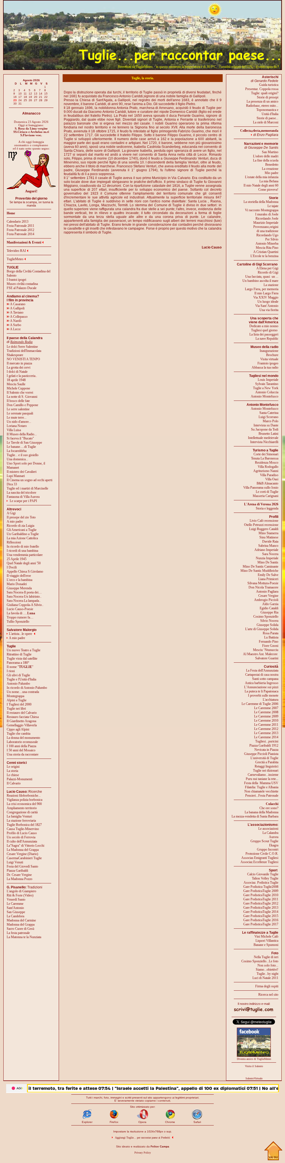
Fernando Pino (268, 641)
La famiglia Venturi (19, 816)
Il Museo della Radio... (22, 434)
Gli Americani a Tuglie (21, 530)
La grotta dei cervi (18, 367)
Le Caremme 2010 (266, 720)
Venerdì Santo (16, 899)
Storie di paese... (267, 118)
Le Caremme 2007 (266, 708)
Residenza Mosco (266, 462)
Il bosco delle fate (18, 401)
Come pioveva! (268, 190)
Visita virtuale (269, 359)
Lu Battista (271, 637)
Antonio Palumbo (18, 683)
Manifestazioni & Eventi (24, 242)
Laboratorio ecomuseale (22, 742)
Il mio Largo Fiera (266, 293)
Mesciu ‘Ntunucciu (265, 650)
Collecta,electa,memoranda (259, 131)
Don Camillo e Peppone (22, 405)
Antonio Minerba (266, 243)
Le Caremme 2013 (266, 733)
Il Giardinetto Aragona (21, 721)
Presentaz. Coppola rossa (261, 89)
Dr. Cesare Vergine (19, 875)
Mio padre (271, 173)
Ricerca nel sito (268, 994)
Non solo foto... (267, 965)
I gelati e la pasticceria (21, 376)
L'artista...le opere (20, 634)
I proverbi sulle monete (263, 695)
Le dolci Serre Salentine (22, 347)
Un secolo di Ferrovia (21, 837)
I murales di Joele (266, 214)
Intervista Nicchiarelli (264, 442)
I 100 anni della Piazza (21, 746)
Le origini (13, 767)
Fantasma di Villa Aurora (23, 497)
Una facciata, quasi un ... (261, 277)
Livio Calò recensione (264, 521)
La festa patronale (18, 933)
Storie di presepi (267, 97)
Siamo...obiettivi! (267, 969)
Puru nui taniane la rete (261, 779)
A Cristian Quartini (265, 252)
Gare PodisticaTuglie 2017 (260, 924)
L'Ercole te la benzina (264, 256)
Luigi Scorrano (268, 417)
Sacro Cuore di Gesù (20, 929)
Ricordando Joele (266, 218)
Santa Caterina (268, 413)
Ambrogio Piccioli (266, 600)
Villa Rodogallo (268, 467)
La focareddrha (16, 451)
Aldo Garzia (270, 604)
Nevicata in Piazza (266, 750)
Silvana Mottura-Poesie (262, 583)
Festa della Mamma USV (261, 783)
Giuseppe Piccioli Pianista (261, 754)
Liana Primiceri (268, 579)
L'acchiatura (270, 700)
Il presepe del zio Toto (21, 517)
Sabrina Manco (268, 546)
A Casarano (17, 304)
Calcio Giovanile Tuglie (262, 874)
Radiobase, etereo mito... (262, 106)
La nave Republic (266, 339)
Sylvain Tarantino (266, 384)
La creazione (270, 169)
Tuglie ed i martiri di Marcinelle (27, 488)
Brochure (272, 355)
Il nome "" (20, 667)
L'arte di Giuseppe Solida (261, 629)
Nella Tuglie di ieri (266, 957)
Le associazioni (268, 829)
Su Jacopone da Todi (264, 429)
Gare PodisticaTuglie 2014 (260, 912)
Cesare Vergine (268, 596)
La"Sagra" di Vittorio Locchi (25, 846)
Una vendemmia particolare (25, 555)
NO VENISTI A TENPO (23, 359)
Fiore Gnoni (270, 646)
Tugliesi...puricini (266, 741)
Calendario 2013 (17, 221)
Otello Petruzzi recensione (261, 525)
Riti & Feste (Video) (20, 895)
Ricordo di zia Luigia (20, 526)
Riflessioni (14, 542)
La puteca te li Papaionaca (261, 691)
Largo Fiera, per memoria (261, 289)
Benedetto (271, 165)
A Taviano (16, 312)
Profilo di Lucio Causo (22, 833)
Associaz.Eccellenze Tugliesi (259, 862)
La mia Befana (268, 181)
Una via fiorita (268, 310)
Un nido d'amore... (19, 422)
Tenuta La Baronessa (264, 458)
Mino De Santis (267, 562)
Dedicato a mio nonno (263, 326)
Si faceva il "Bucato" (20, 438)
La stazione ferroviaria (21, 820)
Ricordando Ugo (267, 235)
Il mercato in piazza (19, 363)
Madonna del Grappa (21, 924)
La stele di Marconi (265, 122)
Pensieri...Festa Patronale (261, 795)
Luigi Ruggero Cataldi (263, 529)
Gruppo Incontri (267, 849)
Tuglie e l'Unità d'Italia (21, 679)
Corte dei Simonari (266, 454)
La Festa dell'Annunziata (262, 670)
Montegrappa (15, 696)
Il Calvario (14, 783)
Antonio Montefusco (264, 396)
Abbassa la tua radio (265, 367)
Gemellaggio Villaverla (22, 725)
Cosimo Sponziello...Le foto (259, 961)
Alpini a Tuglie (16, 700)
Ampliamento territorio (22, 808)
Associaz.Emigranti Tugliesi (259, 858)
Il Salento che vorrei (20, 392)
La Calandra (270, 833)
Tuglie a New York (265, 388)
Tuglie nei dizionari (265, 770)
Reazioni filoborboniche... (24, 795)
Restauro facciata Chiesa (23, 717)
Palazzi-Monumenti (19, 779)
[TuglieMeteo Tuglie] (254, 1055)
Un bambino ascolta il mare (260, 281)
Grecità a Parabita (266, 762)
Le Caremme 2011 (266, 725)
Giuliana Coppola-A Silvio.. (25, 605)
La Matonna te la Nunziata (24, 937)
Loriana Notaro (17, 426)
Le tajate (272, 206)
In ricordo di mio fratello (23, 546)
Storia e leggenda (267, 508)
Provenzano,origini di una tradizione (265, 229)
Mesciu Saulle (16, 384)
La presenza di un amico (262, 101)
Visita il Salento (254, 1066)
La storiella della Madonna (261, 202)
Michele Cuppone (18, 388)
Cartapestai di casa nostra (261, 675)
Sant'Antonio (15, 908)
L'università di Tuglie (264, 758)
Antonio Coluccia (266, 392)
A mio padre (15, 521)
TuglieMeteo (15, 259)
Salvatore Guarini (266, 658)
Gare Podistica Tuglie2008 (260, 887)
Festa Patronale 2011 (20, 226)
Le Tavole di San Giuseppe (24, 442)
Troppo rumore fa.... (20, 617)
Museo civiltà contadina (22, 284)
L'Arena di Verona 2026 (261, 504)
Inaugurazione (269, 351)
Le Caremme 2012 (266, 729)
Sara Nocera (270, 554)
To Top (273, 1150)
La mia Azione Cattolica (22, 538)
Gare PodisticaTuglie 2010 (260, 895)
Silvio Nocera (269, 621)
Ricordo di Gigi (268, 272)
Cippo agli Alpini (18, 729)
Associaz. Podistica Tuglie (261, 882)
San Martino (270, 152)
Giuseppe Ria (269, 612)
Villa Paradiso (269, 475)
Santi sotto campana (265, 679)
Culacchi (272, 804)
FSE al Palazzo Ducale (21, 288)
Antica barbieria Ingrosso (261, 683)
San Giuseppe (16, 912)
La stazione (271, 285)
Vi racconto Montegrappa (261, 210)
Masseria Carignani (265, 496)
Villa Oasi (271, 479)
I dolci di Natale (17, 372)
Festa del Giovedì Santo (22, 866)
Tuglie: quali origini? (264, 93)
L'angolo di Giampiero (21, 891)
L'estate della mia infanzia (261, 177)
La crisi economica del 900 (24, 804)
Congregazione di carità (22, 812)
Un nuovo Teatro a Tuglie (23, 650)
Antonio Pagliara (267, 591)
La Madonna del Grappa (23, 850)
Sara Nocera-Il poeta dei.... (24, 592)
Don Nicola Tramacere (263, 587)
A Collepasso (18, 317)
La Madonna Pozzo (19, 879)
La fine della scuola (265, 160)
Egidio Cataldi (269, 608)
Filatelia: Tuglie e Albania (261, 787)
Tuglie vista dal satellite (22, 658)
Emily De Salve (268, 575)
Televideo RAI (16, 251)
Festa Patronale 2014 (20, 234)
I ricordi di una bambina (22, 551)
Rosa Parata (270, 633)
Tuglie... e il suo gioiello (22, 455)
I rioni (11, 671)
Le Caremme (15, 904)
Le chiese (13, 775)
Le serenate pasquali (20, 413)
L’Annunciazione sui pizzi (261, 687)
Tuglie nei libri (16, 708)
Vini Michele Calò (266, 936)
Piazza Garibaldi (17, 871)
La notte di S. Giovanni (22, 397)
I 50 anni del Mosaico (21, 750)
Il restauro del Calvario (22, 713)
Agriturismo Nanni (265, 471)
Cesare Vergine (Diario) (22, 854)
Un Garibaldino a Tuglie (23, 534)
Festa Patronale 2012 (20, 230)
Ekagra (273, 845)
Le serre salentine (18, 409)
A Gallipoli (16, 308)
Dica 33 (12, 484)
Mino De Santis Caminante (260, 566)
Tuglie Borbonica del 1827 (24, 825)
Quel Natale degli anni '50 (24, 563)
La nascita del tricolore (21, 492)
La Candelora (15, 916)
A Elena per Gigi (267, 268)
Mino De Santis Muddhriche (259, 571)
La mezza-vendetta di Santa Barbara (255, 816)
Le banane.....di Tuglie (21, 447)
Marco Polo (270, 421)
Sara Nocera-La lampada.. (24, 601)
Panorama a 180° (18, 663)
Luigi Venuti (15, 862)
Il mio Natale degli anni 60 (261, 185)
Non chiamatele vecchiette (261, 791)
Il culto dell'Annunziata (22, 841)
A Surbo (15, 325)
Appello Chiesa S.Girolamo (25, 571)
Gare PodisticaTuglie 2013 (260, 907)
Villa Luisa (14, 430)
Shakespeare (15, 355)
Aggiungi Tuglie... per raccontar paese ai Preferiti (142, 1137)
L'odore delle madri (265, 156)
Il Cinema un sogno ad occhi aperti (29, 480)
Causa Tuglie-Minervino (23, 829)
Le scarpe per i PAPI (23, 501)
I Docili (12, 567)
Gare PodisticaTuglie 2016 (260, 920)
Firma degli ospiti (266, 986)
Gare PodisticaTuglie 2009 (260, 891)
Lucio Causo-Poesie (20, 609)
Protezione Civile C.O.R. (261, 854)
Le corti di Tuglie (267, 492)
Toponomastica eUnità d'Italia (267, 112)
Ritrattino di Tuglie (19, 654)
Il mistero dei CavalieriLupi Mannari (21, 474)
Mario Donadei (17, 584)
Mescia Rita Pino (267, 248)
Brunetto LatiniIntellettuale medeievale (263, 436)
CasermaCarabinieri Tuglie (24, 858)
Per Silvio (271, 239)
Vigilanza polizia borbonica (24, 800)
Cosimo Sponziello (265, 616)
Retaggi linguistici (266, 766)
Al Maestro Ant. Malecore (260, 654)
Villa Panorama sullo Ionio (260, 487)
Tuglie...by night (267, 974)
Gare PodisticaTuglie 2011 (260, 899)
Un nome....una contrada (23, 692)
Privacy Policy (142, 1152)
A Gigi (11, 513)
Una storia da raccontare (22, 754)
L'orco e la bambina (19, 580)
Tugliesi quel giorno (264, 330)
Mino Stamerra (268, 533)
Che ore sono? (268, 808)
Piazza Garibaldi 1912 (263, 745)
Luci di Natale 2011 (265, 978)
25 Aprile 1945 (16, 559)
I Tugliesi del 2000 (19, 704)
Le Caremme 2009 (266, 716)
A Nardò (15, 321)
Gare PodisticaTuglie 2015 (260, 916)
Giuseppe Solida (267, 625)
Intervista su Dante (266, 425)
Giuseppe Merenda (19, 588)
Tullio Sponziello (18, 621)
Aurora (273, 837)
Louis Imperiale (268, 380)
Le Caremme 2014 (266, 737)
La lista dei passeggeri (263, 334)
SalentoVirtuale (253, 1078)
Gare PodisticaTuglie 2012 (260, 903)
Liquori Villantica (266, 941)
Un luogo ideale (267, 302)
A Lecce (15, 329)
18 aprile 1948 (16, 380)
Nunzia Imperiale (267, 558)
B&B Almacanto (267, 483)
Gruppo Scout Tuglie (264, 841)
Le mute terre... (16, 417)
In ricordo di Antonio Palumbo (27, 688)
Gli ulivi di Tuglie (18, 675)
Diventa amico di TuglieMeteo (254, 1058)
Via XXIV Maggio (265, 297)
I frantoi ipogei (16, 280)
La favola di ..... (21, 613)
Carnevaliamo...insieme (263, 775)
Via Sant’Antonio (266, 306)
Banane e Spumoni (266, 945)
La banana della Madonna (261, 812)
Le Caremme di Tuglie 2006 (260, 704)
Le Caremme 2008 (266, 712)
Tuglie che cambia (18, 733)
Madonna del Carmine (21, 920)
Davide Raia (270, 541)
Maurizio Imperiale (265, 223)
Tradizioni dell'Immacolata (24, 351)
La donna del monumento (23, 738)
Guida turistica (268, 85)
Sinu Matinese (268, 537)
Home (11, 213)
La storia (12, 771)
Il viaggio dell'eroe (19, 576)
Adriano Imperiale (266, 550)
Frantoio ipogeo (267, 363)
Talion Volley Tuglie (265, 878)
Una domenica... (17, 459)
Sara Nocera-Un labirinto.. (24, 596)
